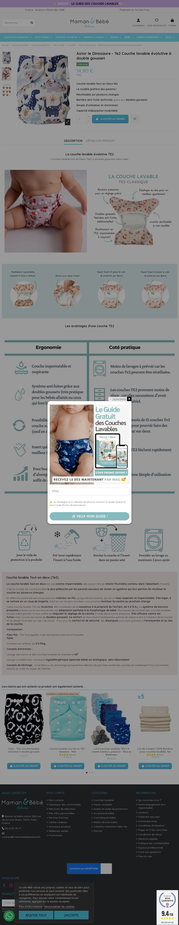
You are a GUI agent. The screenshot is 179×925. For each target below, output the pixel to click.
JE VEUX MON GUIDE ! (89, 516)
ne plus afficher (119, 399)
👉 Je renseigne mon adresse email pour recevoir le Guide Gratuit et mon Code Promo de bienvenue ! (88, 504)
